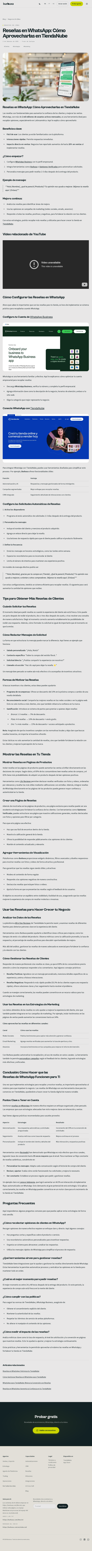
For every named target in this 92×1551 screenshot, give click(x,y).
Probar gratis (76, 4)
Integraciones (30, 1481)
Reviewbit (24, 1152)
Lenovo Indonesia (27, 1182)
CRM (26, 1466)
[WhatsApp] (88, 1539)
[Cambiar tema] (39, 3)
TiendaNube (8, 224)
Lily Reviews (25, 781)
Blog (4, 19)
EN (53, 4)
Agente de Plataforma (10, 1471)
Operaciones (7, 1481)
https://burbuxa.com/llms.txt (13, 1520)
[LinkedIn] (84, 1539)
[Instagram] (81, 1539)
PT (49, 4)
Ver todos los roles (9, 1486)
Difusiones (29, 1476)
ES (45, 4)
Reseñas (28, 1471)
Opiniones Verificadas (48, 166)
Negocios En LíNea (14, 19)
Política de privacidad (51, 1466)
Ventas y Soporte (8, 1461)
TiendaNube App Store (67, 1461)
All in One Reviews (23, 923)
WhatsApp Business (23, 161)
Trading (5, 1476)
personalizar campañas (29, 1058)
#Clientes (6, 46)
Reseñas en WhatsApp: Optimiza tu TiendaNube (21, 1371)
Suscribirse (62, 1506)
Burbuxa (33, 166)
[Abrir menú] (86, 3)
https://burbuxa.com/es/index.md (15, 1527)
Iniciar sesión (62, 4)
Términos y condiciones (52, 1461)
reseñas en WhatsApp (20, 1105)
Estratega (6, 1466)
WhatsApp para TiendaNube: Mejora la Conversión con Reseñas (27, 1383)
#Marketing (27, 46)
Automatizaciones (31, 1461)
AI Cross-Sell (29, 1486)
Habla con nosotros (47, 1430)
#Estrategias (16, 46)
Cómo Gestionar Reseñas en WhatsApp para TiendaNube (24, 1377)
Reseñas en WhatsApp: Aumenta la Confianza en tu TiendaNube (27, 1389)
